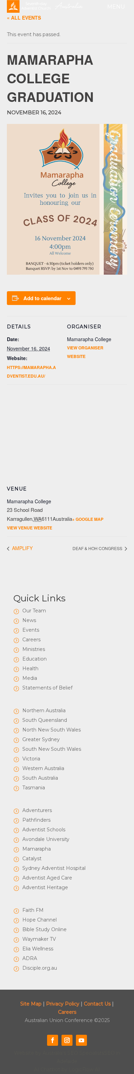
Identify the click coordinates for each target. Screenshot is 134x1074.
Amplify (22, 548)
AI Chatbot (47, 1069)
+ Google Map (87, 519)
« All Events (24, 17)
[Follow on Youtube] (81, 1040)
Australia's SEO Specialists (73, 1053)
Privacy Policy (62, 1004)
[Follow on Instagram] (67, 1040)
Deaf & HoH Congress (97, 548)
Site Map (31, 1004)
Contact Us (97, 1004)
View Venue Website (29, 528)
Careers (67, 1012)
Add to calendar (42, 298)
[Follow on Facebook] (52, 1040)
